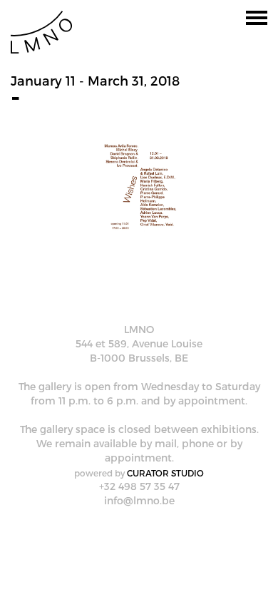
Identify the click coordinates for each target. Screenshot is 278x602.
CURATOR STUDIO (165, 473)
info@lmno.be (139, 500)
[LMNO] (41, 31)
